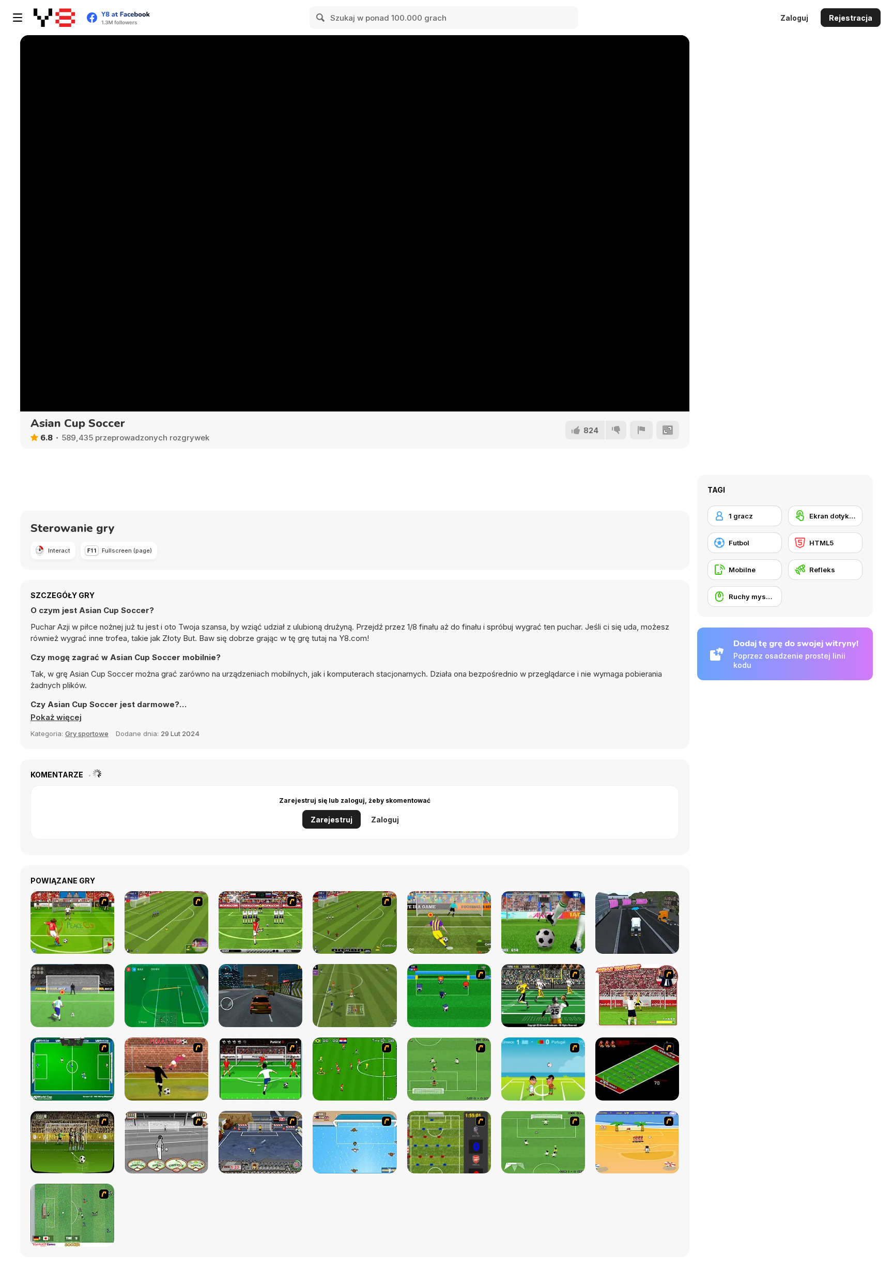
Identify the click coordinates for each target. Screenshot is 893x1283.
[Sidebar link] (17, 17)
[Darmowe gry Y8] (54, 17)
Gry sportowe (87, 733)
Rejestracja (850, 17)
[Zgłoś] (641, 430)
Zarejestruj (331, 819)
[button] (56, 717)
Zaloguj (794, 17)
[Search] (321, 17)
